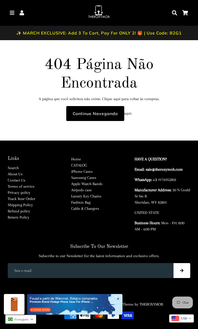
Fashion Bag (80, 202)
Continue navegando (95, 113)
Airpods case (81, 190)
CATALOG (79, 165)
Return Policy (18, 217)
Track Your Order (21, 198)
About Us (15, 174)
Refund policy (19, 211)
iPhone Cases (82, 171)
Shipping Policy (20, 205)
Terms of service (21, 186)
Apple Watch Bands (86, 183)
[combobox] (181, 318)
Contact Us (16, 180)
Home (76, 159)
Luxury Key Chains (86, 196)
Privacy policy (19, 192)
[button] (20, 319)
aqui (116, 99)
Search (13, 168)
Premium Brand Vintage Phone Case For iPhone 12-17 (62, 301)
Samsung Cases (83, 177)
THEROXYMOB (151, 304)
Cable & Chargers (85, 208)
